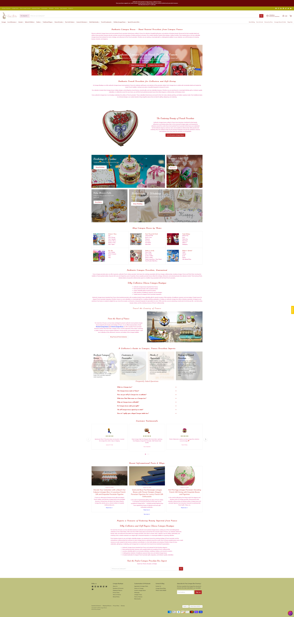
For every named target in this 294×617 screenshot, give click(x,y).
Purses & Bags (148, 252)
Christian (184, 254)
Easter (183, 237)
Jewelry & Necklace (149, 255)
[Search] (261, 16)
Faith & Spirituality (94, 22)
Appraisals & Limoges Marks (141, 586)
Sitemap (123, 605)
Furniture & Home (112, 242)
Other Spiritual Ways (186, 259)
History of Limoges (138, 588)
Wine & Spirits (111, 244)
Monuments (147, 239)
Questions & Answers (118, 588)
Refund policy (137, 599)
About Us (115, 586)
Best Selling (252, 22)
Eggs (109, 235)
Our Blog (57, 8)
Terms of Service (117, 594)
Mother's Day (185, 239)
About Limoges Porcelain (25, 8)
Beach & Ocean (148, 237)
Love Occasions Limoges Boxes (175, 135)
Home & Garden (59, 22)
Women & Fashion (149, 257)
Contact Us (70, 8)
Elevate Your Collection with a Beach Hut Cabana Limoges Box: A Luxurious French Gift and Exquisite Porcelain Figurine (109, 492)
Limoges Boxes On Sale (280, 22)
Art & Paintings (111, 252)
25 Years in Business (6, 8)
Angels (183, 252)
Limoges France (15, 8)
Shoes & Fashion (148, 254)
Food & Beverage (111, 237)
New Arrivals (259, 22)
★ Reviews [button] (292, 310)
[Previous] (88, 439)
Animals (20, 22)
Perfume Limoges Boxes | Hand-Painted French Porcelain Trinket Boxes (153, 260)
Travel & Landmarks (106, 22)
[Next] (205, 439)
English (185, 606)
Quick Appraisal (63, 8)
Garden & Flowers (112, 240)
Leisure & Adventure (81, 22)
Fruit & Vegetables (112, 239)
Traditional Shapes (47, 22)
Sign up (198, 592)
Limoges (4, 22)
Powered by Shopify (96, 609)
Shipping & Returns (117, 590)
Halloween (184, 242)
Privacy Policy (116, 592)
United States (148, 244)
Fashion (38, 22)
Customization (44, 8)
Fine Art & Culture (69, 22)
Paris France (147, 240)
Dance (109, 255)
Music (109, 257)
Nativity (184, 257)
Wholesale (51, 8)
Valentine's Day (185, 235)
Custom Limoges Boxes (140, 590)
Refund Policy (116, 597)
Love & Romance (11, 22)
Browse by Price (268, 22)
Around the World (149, 235)
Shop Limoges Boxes (137, 65)
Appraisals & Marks (36, 8)
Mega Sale (289, 22)
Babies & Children (29, 22)
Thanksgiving (184, 244)
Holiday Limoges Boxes (120, 22)
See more (146, 514)
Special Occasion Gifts (133, 22)
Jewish (183, 255)
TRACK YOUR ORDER (161, 590)
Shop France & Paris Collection (118, 337)
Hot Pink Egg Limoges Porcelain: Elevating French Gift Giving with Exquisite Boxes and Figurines (184, 492)
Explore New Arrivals (156, 65)
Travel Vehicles (148, 242)
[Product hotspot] (161, 319)
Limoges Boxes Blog (161, 588)
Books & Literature (112, 254)
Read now (109, 507)
